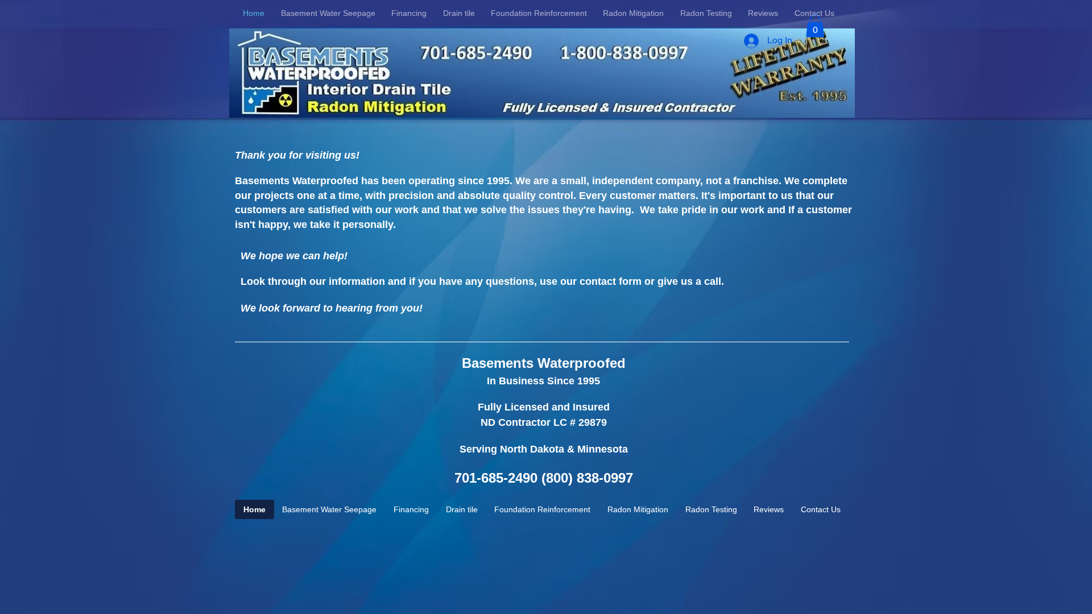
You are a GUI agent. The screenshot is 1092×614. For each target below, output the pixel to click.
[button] (815, 26)
